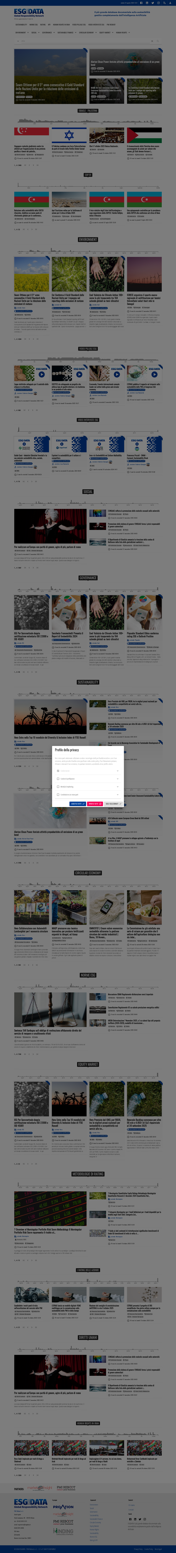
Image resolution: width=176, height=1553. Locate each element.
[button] (88, 771)
